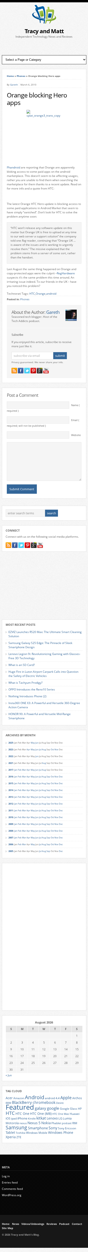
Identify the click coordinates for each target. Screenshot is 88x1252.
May (33, 742)
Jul (40, 749)
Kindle (32, 1118)
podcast (67, 1123)
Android (34, 1097)
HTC (32, 294)
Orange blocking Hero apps (37, 99)
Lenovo (52, 1118)
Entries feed (10, 1182)
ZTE (18, 1137)
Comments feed (12, 1189)
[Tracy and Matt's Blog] (44, 23)
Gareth (14, 84)
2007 (10, 837)
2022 (10, 756)
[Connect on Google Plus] (39, 370)
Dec (61, 776)
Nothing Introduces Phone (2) (27, 696)
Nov (56, 749)
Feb (20, 769)
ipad (14, 1118)
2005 (10, 851)
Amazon (18, 1098)
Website (76, 435)
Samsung (16, 1127)
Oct (52, 749)
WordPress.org (11, 1195)
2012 (10, 803)
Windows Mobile (36, 1132)
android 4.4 (52, 1098)
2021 (10, 763)
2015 (10, 783)
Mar (24, 769)
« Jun (9, 1075)
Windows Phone (60, 1132)
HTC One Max (60, 1114)
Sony (53, 1127)
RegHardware (66, 273)
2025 (10, 742)
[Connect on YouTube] (46, 370)
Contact (77, 1224)
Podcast (64, 1224)
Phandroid (13, 167)
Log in (6, 1176)
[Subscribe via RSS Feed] (14, 370)
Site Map (7, 1228)
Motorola (12, 1123)
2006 (10, 844)
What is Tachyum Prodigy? (25, 683)
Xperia (11, 1137)
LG (60, 1118)
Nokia (46, 1122)
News (15, 1224)
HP (80, 1109)
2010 (10, 817)
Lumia (67, 1118)
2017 (10, 769)
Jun (37, 742)
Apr (28, 749)
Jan (15, 769)
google (53, 1108)
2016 (10, 776)
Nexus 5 (34, 1122)
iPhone (22, 1118)
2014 (10, 790)
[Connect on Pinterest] (33, 370)
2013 (10, 796)
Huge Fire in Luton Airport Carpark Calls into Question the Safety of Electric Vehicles (43, 674)
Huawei (75, 1114)
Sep (48, 776)
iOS (8, 1118)
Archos (77, 1098)
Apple (66, 1097)
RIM (74, 1123)
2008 (10, 830)
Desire (60, 1103)
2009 (10, 824)
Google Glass (68, 1109)
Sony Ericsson (67, 1128)
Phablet (56, 1123)
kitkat (41, 1118)
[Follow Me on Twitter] (27, 370)
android (51, 294)
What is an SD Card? (21, 665)
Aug (44, 749)
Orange (41, 294)
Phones (21, 76)
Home (10, 76)
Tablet (10, 1132)
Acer (9, 1098)
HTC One (22, 1113)
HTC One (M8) (41, 1114)
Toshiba (20, 1132)
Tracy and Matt (44, 31)
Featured (20, 1107)
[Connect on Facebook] (20, 370)
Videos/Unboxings (32, 1224)
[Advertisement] (44, 47)
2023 (10, 749)
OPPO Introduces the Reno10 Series (31, 689)
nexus (23, 1123)
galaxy (40, 1108)
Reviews (51, 1224)
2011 (10, 810)
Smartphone (38, 1128)
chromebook (44, 1102)
